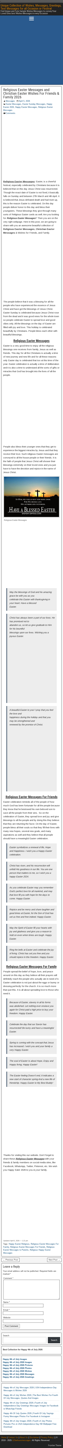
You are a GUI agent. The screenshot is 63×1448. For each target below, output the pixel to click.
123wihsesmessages (21, 1440)
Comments (10, 113)
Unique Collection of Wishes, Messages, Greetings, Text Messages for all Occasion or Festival (31, 7)
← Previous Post (10, 1260)
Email (6, 1310)
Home (3, 1437)
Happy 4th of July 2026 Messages (18, 1374)
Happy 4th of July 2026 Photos (17, 1368)
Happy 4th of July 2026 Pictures (18, 1365)
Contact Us (13, 1437)
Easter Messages (13, 104)
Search (6, 1335)
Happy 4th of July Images (15, 1359)
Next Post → (54, 1260)
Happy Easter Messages (26, 107)
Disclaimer (34, 1437)
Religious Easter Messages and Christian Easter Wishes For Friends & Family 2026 (31, 93)
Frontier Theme (54, 1445)
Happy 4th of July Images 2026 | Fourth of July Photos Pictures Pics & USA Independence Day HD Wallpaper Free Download (30, 1424)
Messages (10, 101)
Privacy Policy (47, 1437)
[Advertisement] (31, 53)
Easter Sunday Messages (33, 104)
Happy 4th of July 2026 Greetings (18, 1377)
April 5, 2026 (24, 101)
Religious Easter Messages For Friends (27, 1247)
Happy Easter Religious (19, 1244)
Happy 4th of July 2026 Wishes (17, 1371)
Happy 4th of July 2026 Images (17, 1362)
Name (6, 1302)
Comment (8, 1278)
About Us (24, 1437)
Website (6, 1317)
